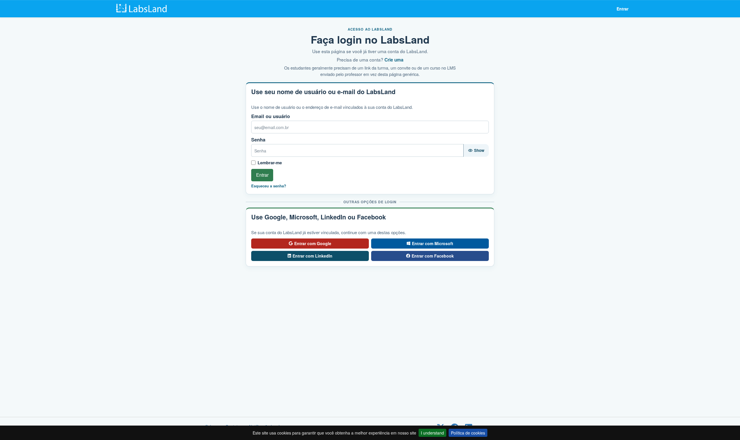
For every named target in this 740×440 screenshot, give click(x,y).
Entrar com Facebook (433, 256)
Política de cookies (468, 433)
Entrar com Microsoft (432, 243)
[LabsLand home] (144, 8)
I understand (432, 433)
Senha (258, 139)
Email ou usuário (270, 116)
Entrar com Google (312, 243)
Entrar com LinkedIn (312, 256)
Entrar (622, 9)
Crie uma (394, 60)
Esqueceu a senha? (268, 186)
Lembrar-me (270, 163)
